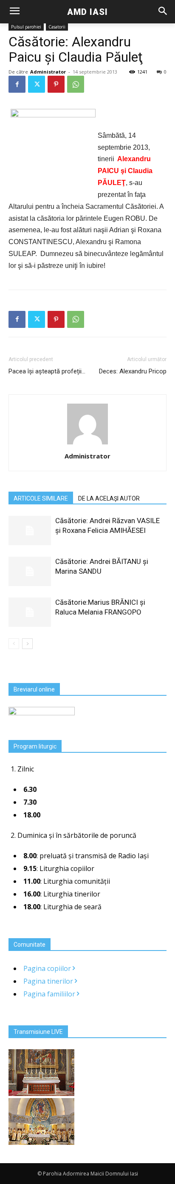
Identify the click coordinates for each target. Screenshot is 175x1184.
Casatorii (56, 27)
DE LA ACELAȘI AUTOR (109, 498)
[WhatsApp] (75, 84)
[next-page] (27, 643)
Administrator (48, 71)
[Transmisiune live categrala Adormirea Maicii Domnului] (41, 1093)
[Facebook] (16, 84)
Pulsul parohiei (26, 27)
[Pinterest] (56, 84)
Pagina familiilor (50, 994)
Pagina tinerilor (49, 981)
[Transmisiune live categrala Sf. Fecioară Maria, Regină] (41, 1142)
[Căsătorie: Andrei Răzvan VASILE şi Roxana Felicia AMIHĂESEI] (29, 530)
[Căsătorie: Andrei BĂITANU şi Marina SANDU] (29, 571)
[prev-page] (13, 643)
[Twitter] (36, 84)
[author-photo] (87, 444)
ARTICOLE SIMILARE (41, 498)
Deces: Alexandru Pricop (133, 371)
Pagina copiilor (48, 968)
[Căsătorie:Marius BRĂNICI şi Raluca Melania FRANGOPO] (29, 612)
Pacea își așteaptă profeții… (46, 371)
